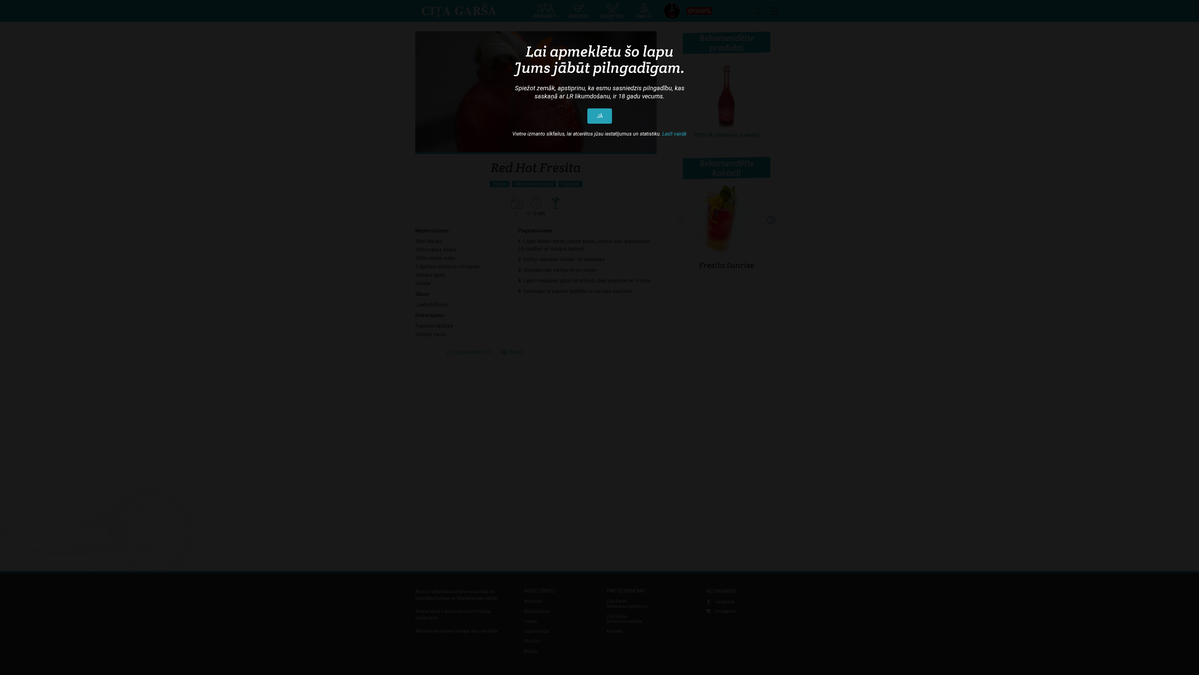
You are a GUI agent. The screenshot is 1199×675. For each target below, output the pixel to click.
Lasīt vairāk (674, 134)
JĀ (600, 116)
